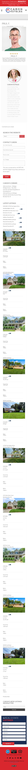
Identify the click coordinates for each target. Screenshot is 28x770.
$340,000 (5, 206)
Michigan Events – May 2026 (9, 187)
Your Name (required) (7, 145)
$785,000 (5, 215)
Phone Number (6, 154)
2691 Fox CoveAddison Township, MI (8, 315)
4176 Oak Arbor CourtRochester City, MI (8, 273)
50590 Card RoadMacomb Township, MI (8, 401)
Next (8, 696)
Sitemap (12, 762)
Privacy (16, 762)
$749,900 (5, 224)
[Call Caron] (2, 10)
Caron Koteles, (10, 26)
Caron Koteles (13, 84)
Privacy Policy (15, 169)
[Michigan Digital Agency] (14, 765)
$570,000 (5, 210)
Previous (5, 696)
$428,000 (5, 219)
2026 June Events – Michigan (9, 186)
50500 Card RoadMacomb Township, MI (8, 358)
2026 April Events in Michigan (10, 193)
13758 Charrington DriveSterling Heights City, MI (9, 230)
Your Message (6, 159)
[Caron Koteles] (14, 10)
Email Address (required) (8, 149)
